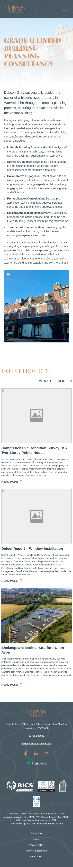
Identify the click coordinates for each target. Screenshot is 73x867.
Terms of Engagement (36, 850)
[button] (36, 306)
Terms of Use (36, 856)
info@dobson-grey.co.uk (36, 743)
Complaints (36, 833)
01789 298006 (36, 735)
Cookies (37, 839)
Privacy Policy (36, 845)
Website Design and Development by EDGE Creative (37, 823)
